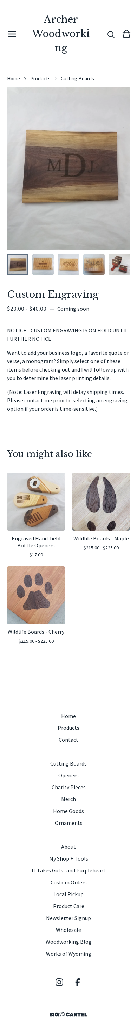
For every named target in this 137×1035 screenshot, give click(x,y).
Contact (68, 739)
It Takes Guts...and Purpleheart (69, 870)
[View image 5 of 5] (119, 264)
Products (40, 78)
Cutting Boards (77, 78)
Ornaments (69, 822)
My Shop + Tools (68, 858)
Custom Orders (69, 882)
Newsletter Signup (68, 917)
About (68, 846)
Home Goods (68, 810)
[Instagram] (59, 982)
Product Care (68, 906)
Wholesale (68, 929)
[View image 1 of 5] (17, 264)
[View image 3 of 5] (68, 264)
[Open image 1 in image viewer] (68, 168)
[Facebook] (77, 982)
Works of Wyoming (68, 953)
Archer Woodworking (61, 34)
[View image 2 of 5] (42, 264)
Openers (68, 775)
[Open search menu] (111, 34)
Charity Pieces (69, 787)
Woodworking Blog (69, 941)
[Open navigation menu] (12, 34)
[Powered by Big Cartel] (68, 1014)
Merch (68, 799)
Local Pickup (68, 894)
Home (13, 78)
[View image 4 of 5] (93, 264)
